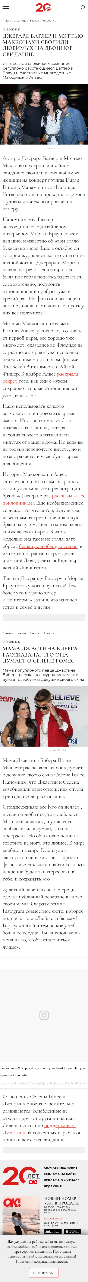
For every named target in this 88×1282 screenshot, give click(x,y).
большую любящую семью (48, 546)
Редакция (53, 1186)
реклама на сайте (60, 1174)
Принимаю (44, 1273)
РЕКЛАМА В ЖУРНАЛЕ (61, 1180)
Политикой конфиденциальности (41, 1261)
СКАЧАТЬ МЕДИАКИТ (61, 1167)
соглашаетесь (53, 1256)
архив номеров (53, 1218)
